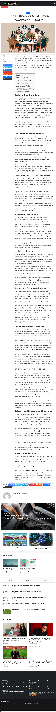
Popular (10, 580)
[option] (28, 516)
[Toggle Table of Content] (32, 75)
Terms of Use (20, 703)
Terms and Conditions (12, 703)
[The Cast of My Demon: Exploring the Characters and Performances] (42, 682)
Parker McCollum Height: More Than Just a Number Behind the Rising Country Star (26, 7)
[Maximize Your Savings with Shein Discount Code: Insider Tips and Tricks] (51, 688)
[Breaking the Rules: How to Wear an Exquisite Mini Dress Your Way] (7, 605)
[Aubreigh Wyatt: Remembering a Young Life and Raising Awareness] (15, 629)
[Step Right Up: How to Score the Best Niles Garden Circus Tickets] (33, 694)
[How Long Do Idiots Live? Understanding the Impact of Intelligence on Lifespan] (10, 563)
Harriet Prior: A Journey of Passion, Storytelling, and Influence (12, 663)
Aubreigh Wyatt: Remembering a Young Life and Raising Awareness (14, 640)
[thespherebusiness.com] (10, 3)
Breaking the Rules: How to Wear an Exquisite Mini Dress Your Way (28, 603)
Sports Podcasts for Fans (22, 81)
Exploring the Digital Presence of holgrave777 (16, 516)
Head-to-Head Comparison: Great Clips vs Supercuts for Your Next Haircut (30, 609)
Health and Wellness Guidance (23, 86)
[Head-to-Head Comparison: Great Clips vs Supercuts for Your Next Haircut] (7, 611)
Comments (45, 580)
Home (15, 10)
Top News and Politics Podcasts (24, 78)
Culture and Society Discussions (24, 88)
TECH (18, 10)
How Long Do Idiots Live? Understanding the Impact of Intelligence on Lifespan (10, 570)
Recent (27, 580)
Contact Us (33, 703)
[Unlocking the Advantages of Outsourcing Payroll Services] (7, 593)
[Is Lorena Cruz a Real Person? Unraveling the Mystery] (42, 694)
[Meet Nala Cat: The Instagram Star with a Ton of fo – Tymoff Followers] (33, 683)
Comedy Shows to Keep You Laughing (25, 80)
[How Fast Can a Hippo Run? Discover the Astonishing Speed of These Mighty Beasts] (51, 682)
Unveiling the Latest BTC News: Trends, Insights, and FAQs (26, 585)
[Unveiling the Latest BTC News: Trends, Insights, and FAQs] (7, 587)
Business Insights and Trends (23, 83)
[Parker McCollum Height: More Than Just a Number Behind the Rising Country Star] (41, 629)
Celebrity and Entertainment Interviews (25, 89)
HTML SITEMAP (27, 703)
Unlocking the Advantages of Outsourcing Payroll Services (26, 591)
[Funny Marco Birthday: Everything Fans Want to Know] (33, 688)
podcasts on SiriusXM (23, 400)
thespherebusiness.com (19, 493)
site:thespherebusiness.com (43, 703)
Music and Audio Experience (23, 91)
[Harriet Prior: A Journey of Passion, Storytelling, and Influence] (15, 652)
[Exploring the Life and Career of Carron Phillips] (51, 694)
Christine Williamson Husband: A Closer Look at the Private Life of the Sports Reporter (40, 663)
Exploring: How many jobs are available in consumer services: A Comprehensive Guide (27, 570)
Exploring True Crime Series (22, 77)
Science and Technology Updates (24, 85)
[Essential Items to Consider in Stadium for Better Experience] (42, 688)
